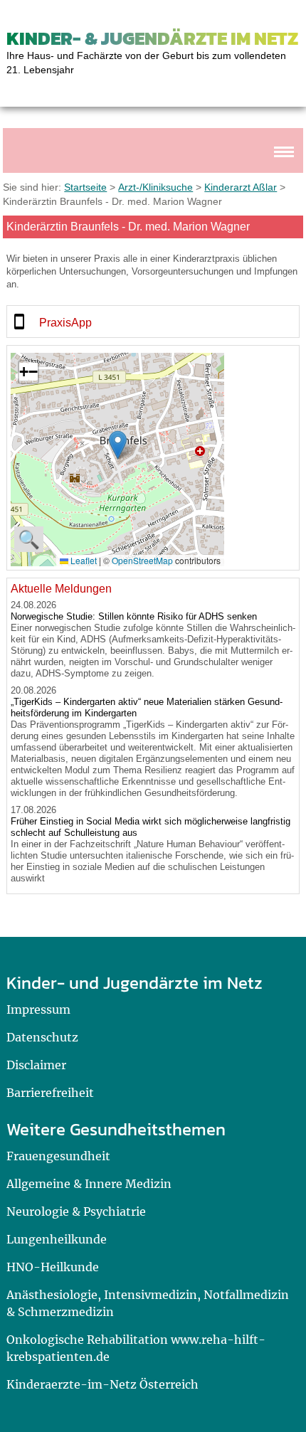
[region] (153, 321)
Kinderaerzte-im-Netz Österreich (102, 1384)
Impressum (38, 1009)
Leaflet (82, 560)
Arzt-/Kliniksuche (155, 187)
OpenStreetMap (142, 560)
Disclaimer (36, 1065)
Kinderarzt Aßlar (240, 187)
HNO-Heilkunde (52, 1267)
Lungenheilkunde (56, 1239)
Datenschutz (42, 1037)
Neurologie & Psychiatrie (76, 1211)
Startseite (85, 187)
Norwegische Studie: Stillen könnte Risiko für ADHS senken (134, 616)
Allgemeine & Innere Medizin (89, 1184)
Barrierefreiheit (50, 1093)
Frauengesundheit (58, 1156)
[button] (118, 445)
